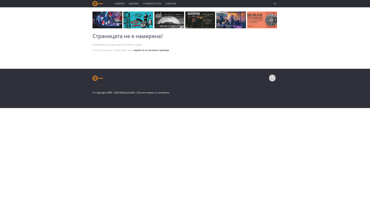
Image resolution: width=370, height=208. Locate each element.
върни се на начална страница (151, 50)
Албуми (134, 3)
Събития (170, 3)
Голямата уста (152, 3)
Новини (119, 3)
